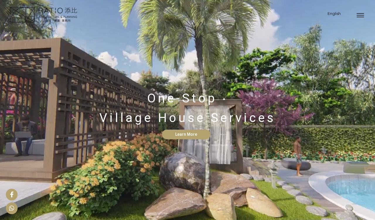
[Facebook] (12, 194)
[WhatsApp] (12, 208)
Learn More (186, 134)
